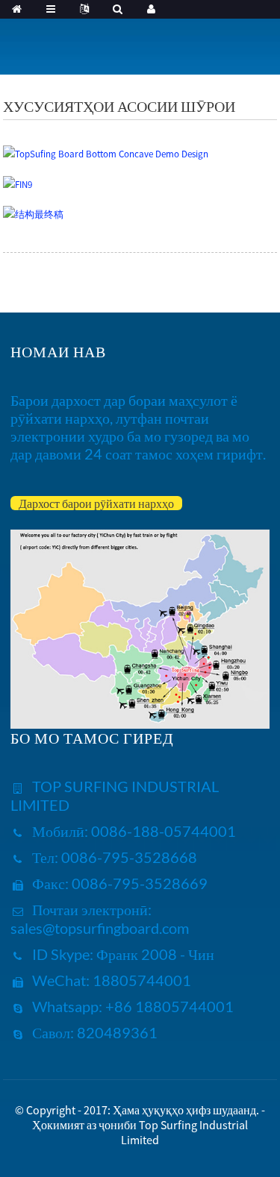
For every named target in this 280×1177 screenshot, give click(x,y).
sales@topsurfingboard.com (99, 928)
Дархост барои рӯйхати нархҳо (96, 503)
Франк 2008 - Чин (153, 954)
